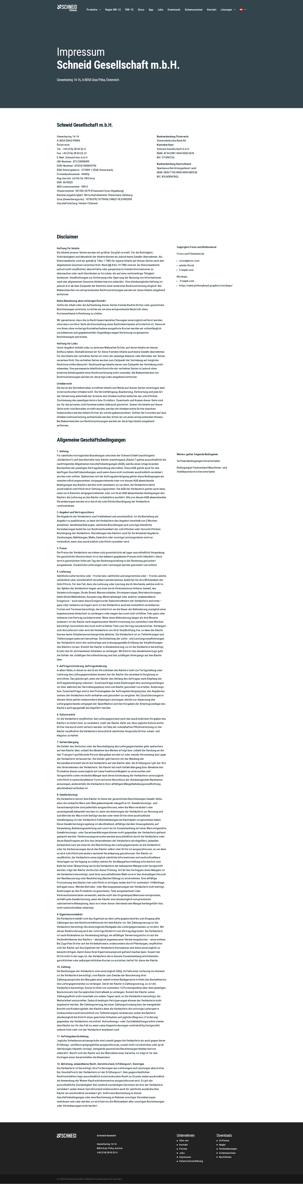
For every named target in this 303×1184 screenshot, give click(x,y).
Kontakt (211, 9)
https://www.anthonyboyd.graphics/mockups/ (206, 285)
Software (224, 1140)
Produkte (92, 9)
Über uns (183, 1140)
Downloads (174, 9)
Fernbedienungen (228, 1148)
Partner (183, 1148)
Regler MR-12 (113, 9)
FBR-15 (129, 9)
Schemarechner (194, 9)
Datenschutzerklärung (191, 1161)
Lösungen (226, 9)
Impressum (185, 1157)
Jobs (160, 9)
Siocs (141, 9)
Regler (222, 1144)
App (151, 9)
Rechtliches (225, 1157)
